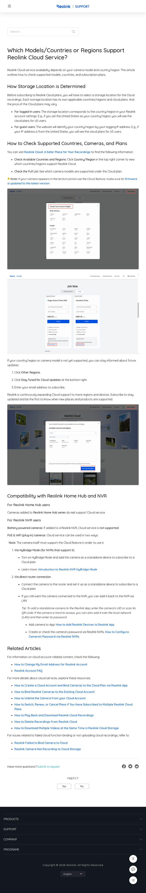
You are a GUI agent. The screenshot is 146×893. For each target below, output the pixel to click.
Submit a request (48, 766)
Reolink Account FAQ (28, 670)
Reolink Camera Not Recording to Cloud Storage (47, 749)
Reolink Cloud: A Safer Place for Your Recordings (57, 152)
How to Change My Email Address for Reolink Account (50, 664)
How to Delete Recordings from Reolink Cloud (45, 721)
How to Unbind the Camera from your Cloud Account (50, 698)
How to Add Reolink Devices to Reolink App (85, 624)
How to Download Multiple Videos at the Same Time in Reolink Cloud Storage (66, 728)
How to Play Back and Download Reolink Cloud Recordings (54, 715)
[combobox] (73, 874)
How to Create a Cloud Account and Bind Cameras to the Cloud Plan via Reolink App (70, 685)
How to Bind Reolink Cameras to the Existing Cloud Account (54, 692)
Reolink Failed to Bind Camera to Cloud (40, 743)
